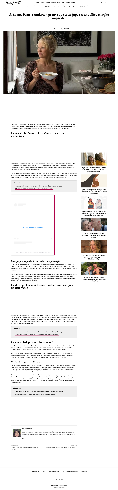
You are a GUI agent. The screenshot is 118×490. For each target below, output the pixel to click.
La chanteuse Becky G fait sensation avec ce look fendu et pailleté (35, 394)
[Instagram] (101, 2)
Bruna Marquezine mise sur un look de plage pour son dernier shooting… (37, 334)
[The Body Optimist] (13, 2)
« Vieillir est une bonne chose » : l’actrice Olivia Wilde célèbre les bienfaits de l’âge (94, 257)
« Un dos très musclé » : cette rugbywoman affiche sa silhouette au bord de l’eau (94, 279)
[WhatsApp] (60, 22)
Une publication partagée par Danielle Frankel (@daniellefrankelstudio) (33, 252)
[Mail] (23, 438)
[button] (105, 2)
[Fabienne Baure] (17, 433)
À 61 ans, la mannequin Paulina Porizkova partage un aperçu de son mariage (94, 235)
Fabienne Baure (52, 29)
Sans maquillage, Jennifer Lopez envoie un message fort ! (61, 447)
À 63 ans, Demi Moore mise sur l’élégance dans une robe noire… (34, 189)
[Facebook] (98, 2)
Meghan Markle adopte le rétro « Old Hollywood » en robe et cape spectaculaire (39, 186)
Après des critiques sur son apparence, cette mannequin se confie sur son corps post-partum (94, 191)
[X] (57, 22)
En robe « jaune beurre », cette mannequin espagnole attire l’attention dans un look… (40, 391)
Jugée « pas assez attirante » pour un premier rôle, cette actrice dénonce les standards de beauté (94, 169)
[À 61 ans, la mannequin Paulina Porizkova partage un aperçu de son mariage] (94, 224)
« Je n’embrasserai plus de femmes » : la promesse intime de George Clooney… (39, 332)
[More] (64, 22)
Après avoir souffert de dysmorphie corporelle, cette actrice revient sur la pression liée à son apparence (94, 213)
